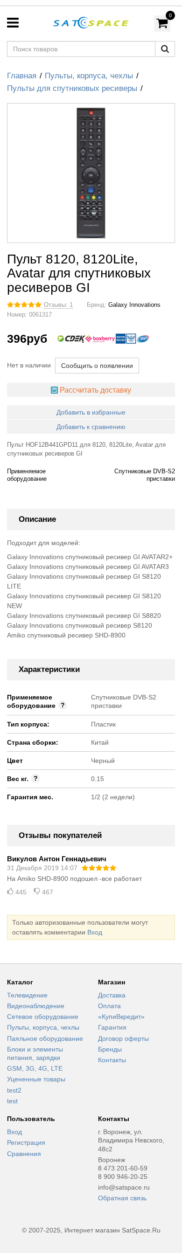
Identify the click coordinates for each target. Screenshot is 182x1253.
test (12, 1101)
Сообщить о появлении (97, 365)
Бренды (110, 1049)
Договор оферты (123, 1038)
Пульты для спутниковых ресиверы (72, 88)
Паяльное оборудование (45, 1038)
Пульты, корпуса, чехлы (89, 75)
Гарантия (112, 1027)
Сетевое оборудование (42, 1016)
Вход (94, 932)
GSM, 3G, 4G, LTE (35, 1068)
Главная (21, 75)
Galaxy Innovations (134, 305)
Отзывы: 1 (58, 305)
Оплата (109, 1006)
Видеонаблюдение (35, 1006)
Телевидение (27, 995)
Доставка (112, 995)
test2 (14, 1090)
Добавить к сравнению (91, 426)
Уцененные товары (36, 1079)
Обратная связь (122, 1198)
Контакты (112, 1060)
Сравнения (24, 1153)
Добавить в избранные (91, 412)
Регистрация (26, 1142)
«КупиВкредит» (121, 1016)
